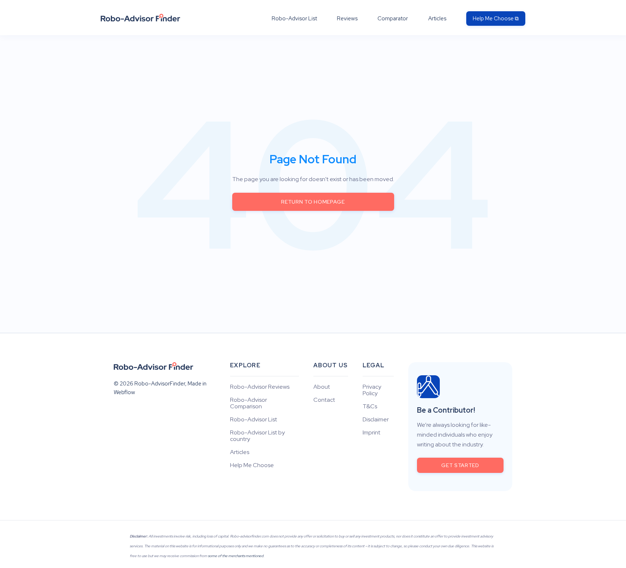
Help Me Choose (252, 465)
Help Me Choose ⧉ (496, 18)
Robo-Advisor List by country (257, 435)
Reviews (347, 18)
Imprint (371, 432)
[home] (140, 17)
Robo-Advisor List (294, 18)
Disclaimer (376, 419)
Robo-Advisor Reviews (259, 387)
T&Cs (370, 406)
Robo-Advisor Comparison (248, 403)
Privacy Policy (372, 390)
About (321, 387)
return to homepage (313, 202)
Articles (437, 18)
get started (460, 465)
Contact (324, 400)
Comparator (392, 18)
